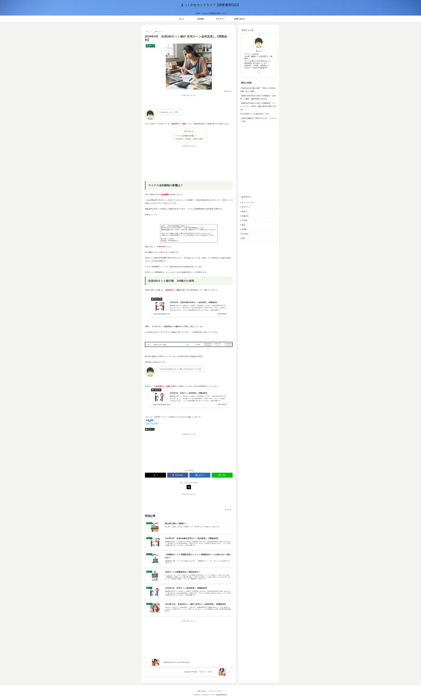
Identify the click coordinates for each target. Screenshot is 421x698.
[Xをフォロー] (189, 487)
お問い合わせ (201, 691)
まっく (259, 51)
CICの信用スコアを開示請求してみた (255, 114)
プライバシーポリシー (216, 691)
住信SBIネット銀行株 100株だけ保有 (189, 139)
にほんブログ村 (151, 423)
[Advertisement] (189, 102)
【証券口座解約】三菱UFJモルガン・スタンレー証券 (258, 119)
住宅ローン (150, 429)
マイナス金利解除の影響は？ (186, 136)
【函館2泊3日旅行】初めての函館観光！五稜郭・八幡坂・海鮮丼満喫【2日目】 (258, 97)
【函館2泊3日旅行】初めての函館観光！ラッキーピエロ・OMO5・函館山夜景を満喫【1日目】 (258, 106)
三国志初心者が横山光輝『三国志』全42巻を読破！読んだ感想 (258, 89)
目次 (186, 131)
